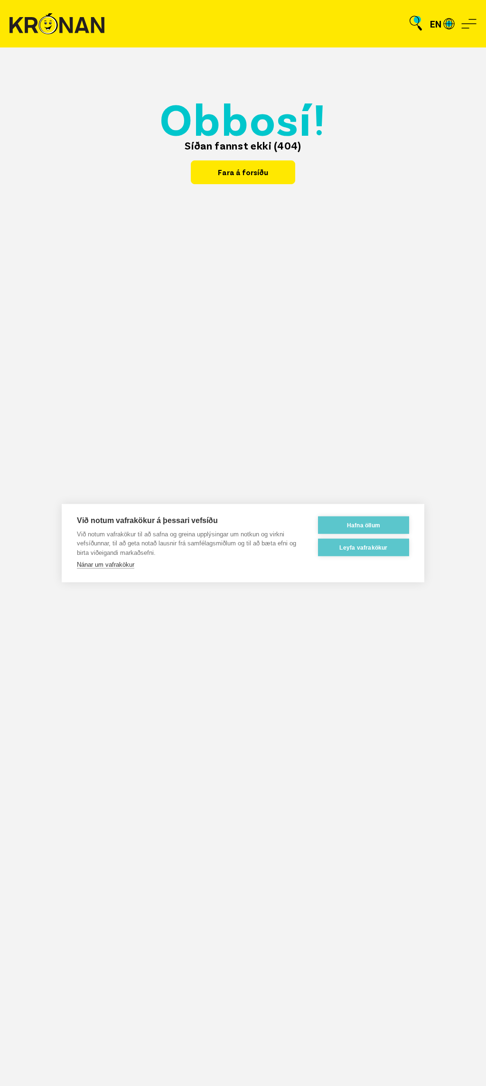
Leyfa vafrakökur (363, 547)
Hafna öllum (363, 525)
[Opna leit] (415, 24)
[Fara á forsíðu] (57, 24)
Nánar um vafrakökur (105, 564)
